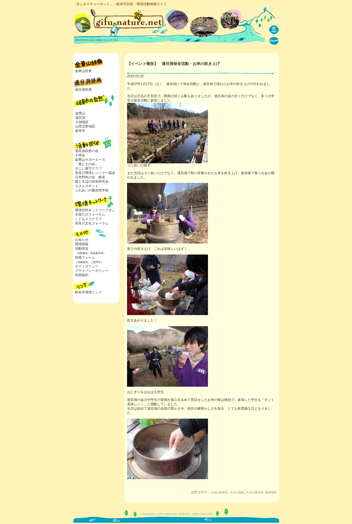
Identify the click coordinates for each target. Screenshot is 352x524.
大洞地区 (82, 122)
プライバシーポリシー (91, 271)
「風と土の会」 (86, 164)
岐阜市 (80, 131)
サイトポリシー (86, 266)
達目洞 (80, 118)
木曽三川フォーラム (90, 214)
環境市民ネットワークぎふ (95, 210)
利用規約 (81, 275)
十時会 (80, 155)
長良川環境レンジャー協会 (95, 173)
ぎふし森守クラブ (88, 168)
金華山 (80, 113)
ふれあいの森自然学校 (91, 190)
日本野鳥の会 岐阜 (90, 177)
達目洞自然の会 (86, 151)
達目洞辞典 (83, 89)
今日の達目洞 (254, 492)
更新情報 (270, 492)
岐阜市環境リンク (88, 292)
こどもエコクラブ (88, 219)
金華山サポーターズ (90, 160)
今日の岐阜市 (219, 492)
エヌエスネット (86, 186)
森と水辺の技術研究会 (91, 181)
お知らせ (81, 240)
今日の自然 (237, 492)
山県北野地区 (85, 126)
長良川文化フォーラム (91, 223)
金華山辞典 (83, 71)
